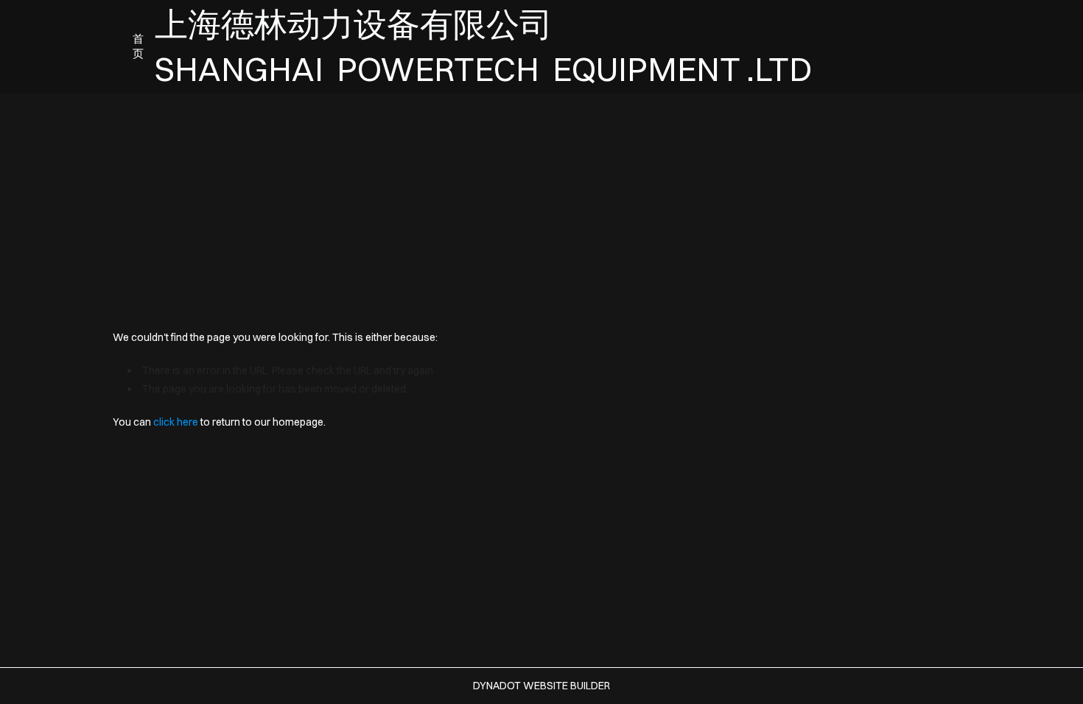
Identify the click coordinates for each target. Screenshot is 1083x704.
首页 (138, 46)
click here (175, 422)
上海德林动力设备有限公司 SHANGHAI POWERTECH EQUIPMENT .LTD (489, 46)
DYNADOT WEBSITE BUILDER (541, 685)
